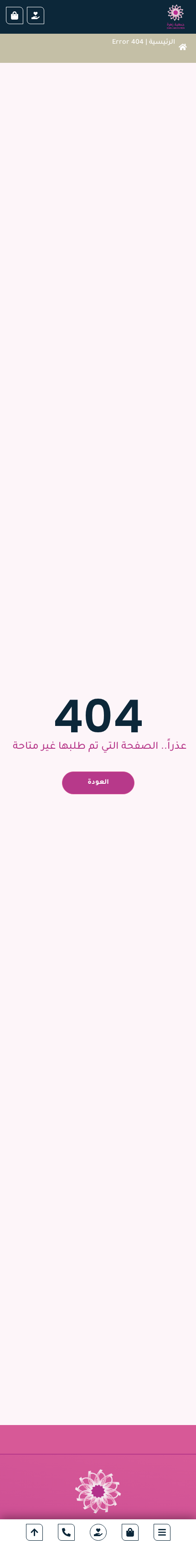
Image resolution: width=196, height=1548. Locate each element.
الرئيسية (162, 42)
